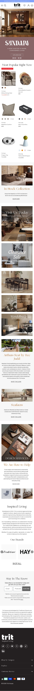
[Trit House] (17, 5)
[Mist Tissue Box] (25, 108)
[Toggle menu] (2, 5)
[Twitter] (3, 646)
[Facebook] (7, 646)
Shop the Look (16, 381)
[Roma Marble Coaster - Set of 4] (25, 77)
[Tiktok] (25, 646)
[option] (17, 1)
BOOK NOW (16, 484)
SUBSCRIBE (26, 589)
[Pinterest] (21, 646)
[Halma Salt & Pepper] (25, 139)
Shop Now (16, 199)
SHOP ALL (17, 563)
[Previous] (2, 551)
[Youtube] (12, 646)
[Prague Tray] (8, 139)
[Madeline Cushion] (8, 108)
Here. (21, 599)
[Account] (28, 5)
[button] (13, 58)
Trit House (10, 683)
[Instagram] (16, 646)
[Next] (32, 551)
